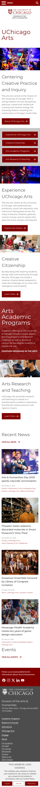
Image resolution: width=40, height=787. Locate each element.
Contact (5, 754)
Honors (30, 593)
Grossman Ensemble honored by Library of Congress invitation (19, 582)
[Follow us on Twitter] (13, 680)
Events (4, 488)
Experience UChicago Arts (18, 134)
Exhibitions (23, 543)
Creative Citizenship (15, 143)
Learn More (9, 294)
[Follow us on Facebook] (3, 680)
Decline (18, 784)
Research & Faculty (10, 723)
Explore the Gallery (13, 228)
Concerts (22, 593)
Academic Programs (11, 719)
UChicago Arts (13, 491)
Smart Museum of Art (10, 543)
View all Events (10, 657)
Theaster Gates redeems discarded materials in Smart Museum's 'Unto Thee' (19, 530)
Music (4, 593)
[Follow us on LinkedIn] (18, 680)
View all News (9, 442)
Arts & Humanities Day (26, 488)
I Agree (7, 784)
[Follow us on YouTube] (22, 680)
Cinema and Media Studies (22, 642)
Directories (6, 752)
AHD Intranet (7, 760)
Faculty (4, 491)
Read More (32, 784)
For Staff (5, 746)
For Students (7, 743)
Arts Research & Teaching (18, 159)
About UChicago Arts (14, 121)
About (4, 739)
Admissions (7, 727)
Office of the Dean (27, 491)
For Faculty (6, 749)
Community (12, 488)
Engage (5, 735)
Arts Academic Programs (18, 151)
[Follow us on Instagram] (8, 680)
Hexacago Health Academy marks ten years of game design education (18, 631)
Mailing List (6, 757)
